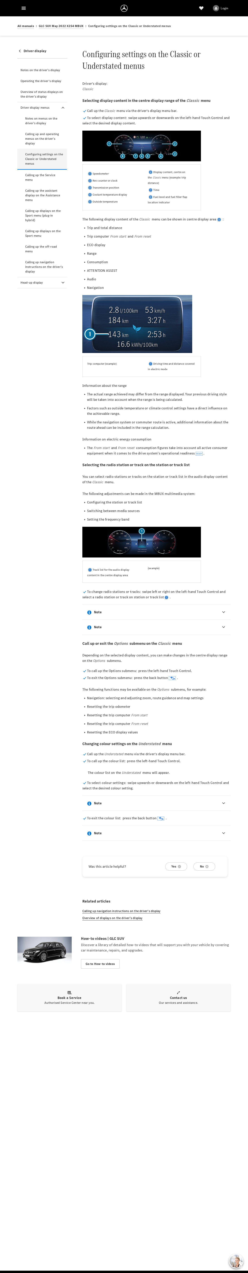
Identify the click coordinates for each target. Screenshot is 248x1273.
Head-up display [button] (32, 282)
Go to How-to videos (100, 964)
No (202, 866)
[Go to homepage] (124, 8)
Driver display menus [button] (35, 108)
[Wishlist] (201, 8)
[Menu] (23, 8)
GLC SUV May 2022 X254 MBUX (61, 26)
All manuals (25, 26)
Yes (173, 866)
